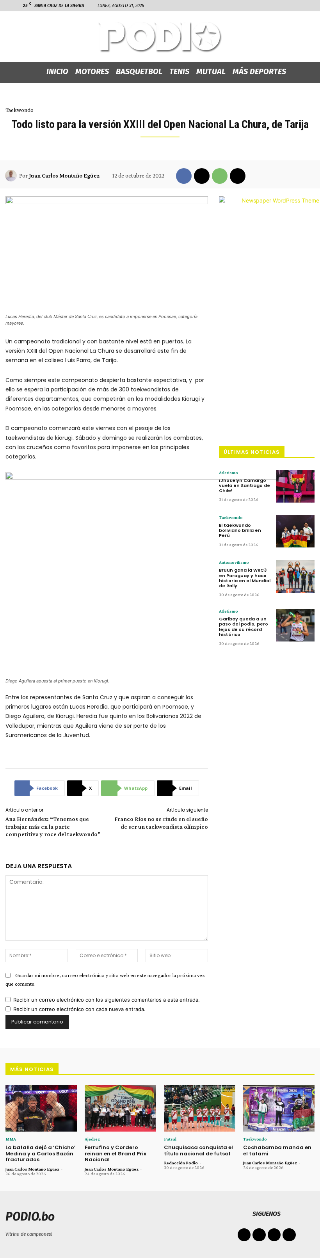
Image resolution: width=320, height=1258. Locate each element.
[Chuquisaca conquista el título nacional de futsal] (199, 1108)
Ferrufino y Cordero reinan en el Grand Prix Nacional (115, 1153)
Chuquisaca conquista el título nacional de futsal (198, 1150)
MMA (10, 1139)
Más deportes (259, 71)
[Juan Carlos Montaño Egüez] (12, 175)
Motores (92, 71)
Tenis (179, 71)
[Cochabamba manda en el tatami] (279, 1108)
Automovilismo (234, 562)
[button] (274, 5)
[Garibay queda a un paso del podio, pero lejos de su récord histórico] (295, 625)
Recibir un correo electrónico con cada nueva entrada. (79, 1009)
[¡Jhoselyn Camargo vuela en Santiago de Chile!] (295, 486)
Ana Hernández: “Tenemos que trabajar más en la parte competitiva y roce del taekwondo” (53, 826)
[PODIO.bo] (160, 37)
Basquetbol (139, 71)
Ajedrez (92, 1139)
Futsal (170, 1139)
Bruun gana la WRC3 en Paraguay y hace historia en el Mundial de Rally (244, 578)
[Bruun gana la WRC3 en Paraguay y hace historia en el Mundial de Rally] (295, 576)
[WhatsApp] (220, 176)
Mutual (211, 71)
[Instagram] (298, 5)
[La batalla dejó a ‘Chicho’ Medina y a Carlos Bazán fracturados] (41, 1108)
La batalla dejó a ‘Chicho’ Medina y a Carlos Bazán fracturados (40, 1153)
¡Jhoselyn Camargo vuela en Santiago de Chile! (244, 485)
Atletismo (228, 472)
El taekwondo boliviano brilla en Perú (240, 530)
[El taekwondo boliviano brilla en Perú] (295, 531)
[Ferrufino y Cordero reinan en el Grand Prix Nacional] (120, 1108)
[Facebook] (286, 5)
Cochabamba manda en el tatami (277, 1150)
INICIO (57, 71)
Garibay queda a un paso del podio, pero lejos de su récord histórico (243, 627)
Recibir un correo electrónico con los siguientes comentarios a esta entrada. (106, 1000)
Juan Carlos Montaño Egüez (64, 175)
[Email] (237, 176)
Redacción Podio (181, 1163)
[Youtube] (289, 1235)
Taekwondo (19, 110)
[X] (202, 176)
